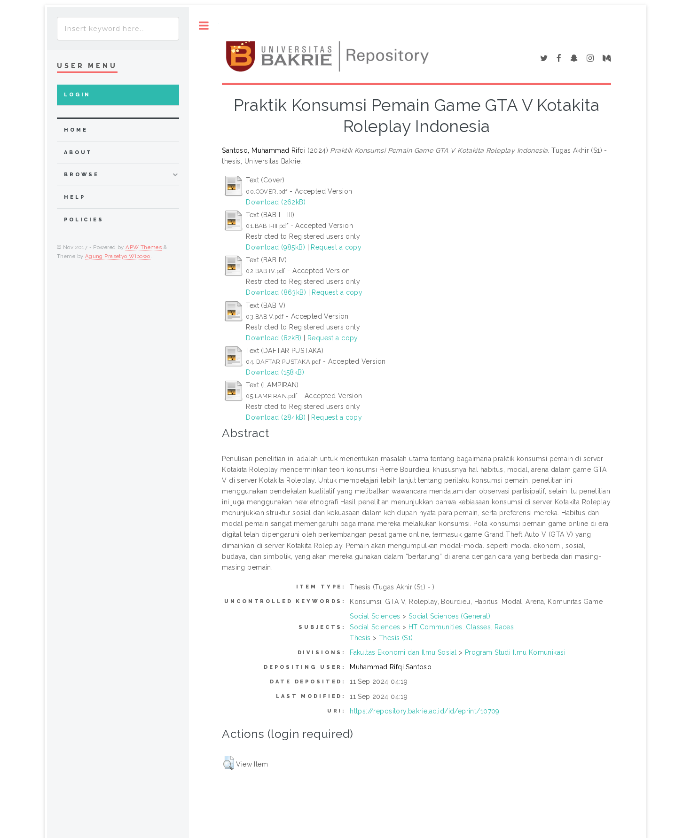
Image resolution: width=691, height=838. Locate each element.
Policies (84, 220)
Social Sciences (375, 616)
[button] (228, 763)
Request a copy (336, 247)
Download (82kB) (273, 338)
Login (77, 95)
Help (74, 197)
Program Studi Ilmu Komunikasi (515, 652)
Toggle (204, 25)
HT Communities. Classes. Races (461, 627)
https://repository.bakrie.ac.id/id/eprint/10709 (425, 711)
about (78, 152)
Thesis (360, 638)
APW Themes (144, 247)
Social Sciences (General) (449, 616)
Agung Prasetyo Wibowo (117, 256)
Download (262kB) (276, 202)
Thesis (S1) (396, 638)
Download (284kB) (276, 417)
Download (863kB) (276, 292)
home (75, 130)
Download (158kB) (275, 372)
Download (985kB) (275, 247)
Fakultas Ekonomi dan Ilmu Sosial (403, 652)
